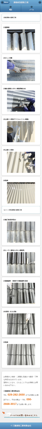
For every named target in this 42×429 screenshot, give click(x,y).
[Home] (39, 2)
